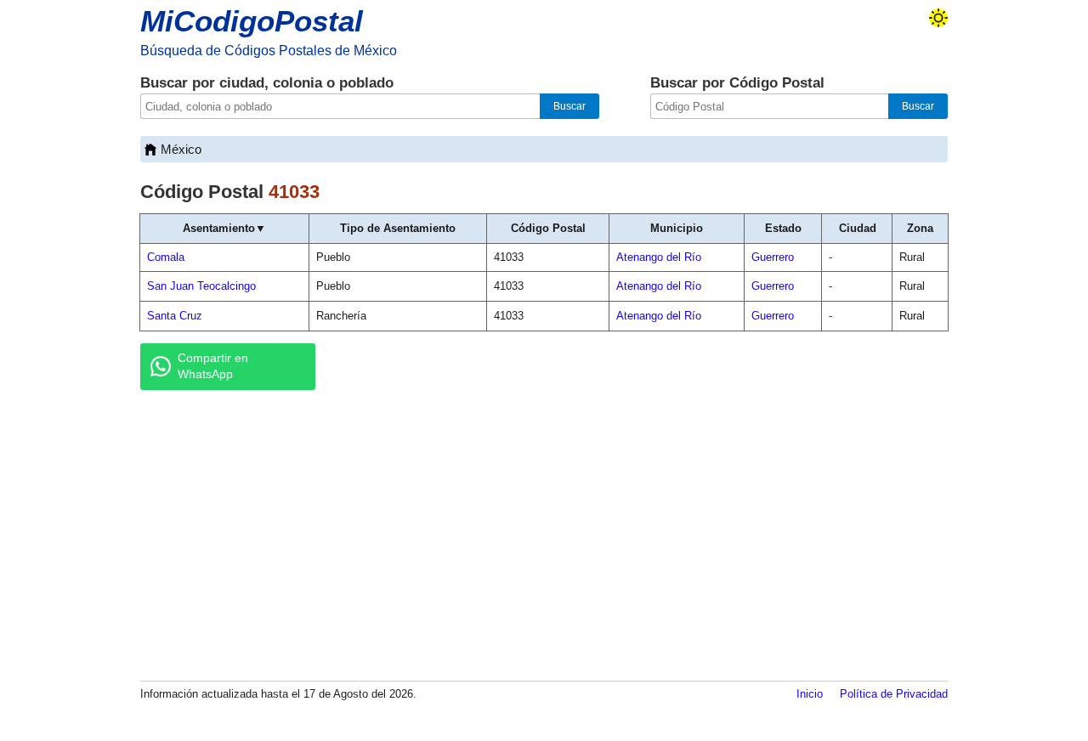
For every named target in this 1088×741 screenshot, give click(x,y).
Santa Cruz (174, 315)
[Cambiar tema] (938, 17)
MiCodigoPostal (251, 20)
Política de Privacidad (894, 693)
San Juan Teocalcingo (201, 286)
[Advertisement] (544, 534)
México (181, 149)
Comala (165, 257)
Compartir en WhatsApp (213, 366)
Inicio (809, 693)
